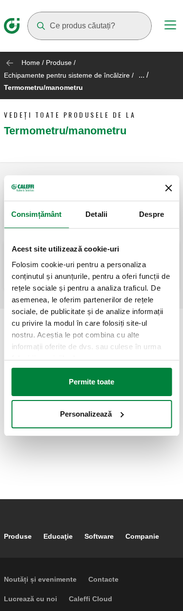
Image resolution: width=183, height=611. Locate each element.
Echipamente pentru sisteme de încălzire (67, 75)
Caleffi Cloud (90, 599)
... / (143, 75)
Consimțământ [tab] (36, 214)
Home (30, 62)
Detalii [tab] (96, 214)
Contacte (103, 579)
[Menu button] (170, 26)
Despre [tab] (151, 214)
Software (99, 536)
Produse (59, 62)
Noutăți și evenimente (40, 579)
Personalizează (86, 414)
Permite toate (91, 382)
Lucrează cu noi (30, 599)
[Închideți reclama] (168, 188)
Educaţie (58, 536)
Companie (142, 536)
